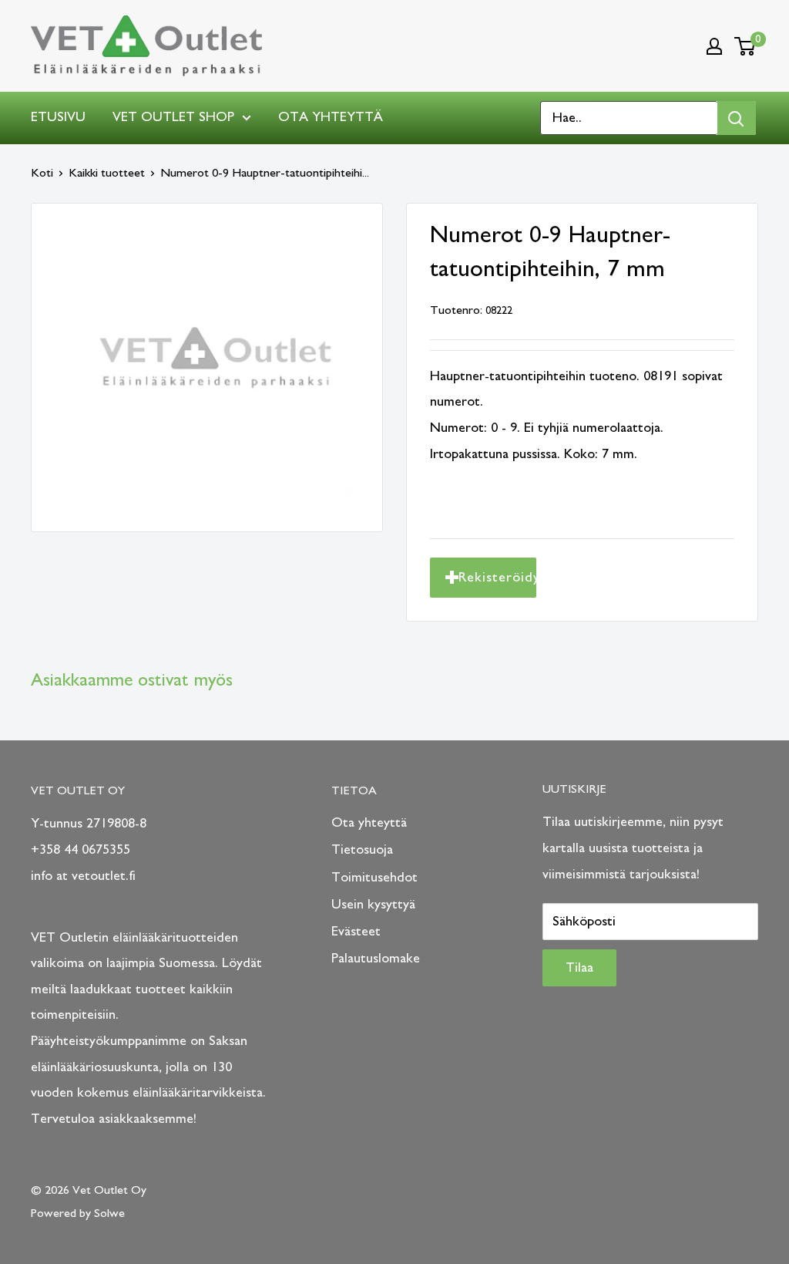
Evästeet (356, 932)
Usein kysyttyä (373, 905)
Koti (42, 173)
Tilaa (579, 968)
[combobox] (629, 118)
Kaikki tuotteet (107, 173)
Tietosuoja (362, 850)
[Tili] (714, 46)
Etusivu (58, 117)
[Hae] (736, 118)
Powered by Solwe (78, 1213)
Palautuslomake (375, 959)
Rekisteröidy (497, 578)
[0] (745, 46)
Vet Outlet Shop (173, 117)
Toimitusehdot (374, 878)
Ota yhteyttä (330, 117)
